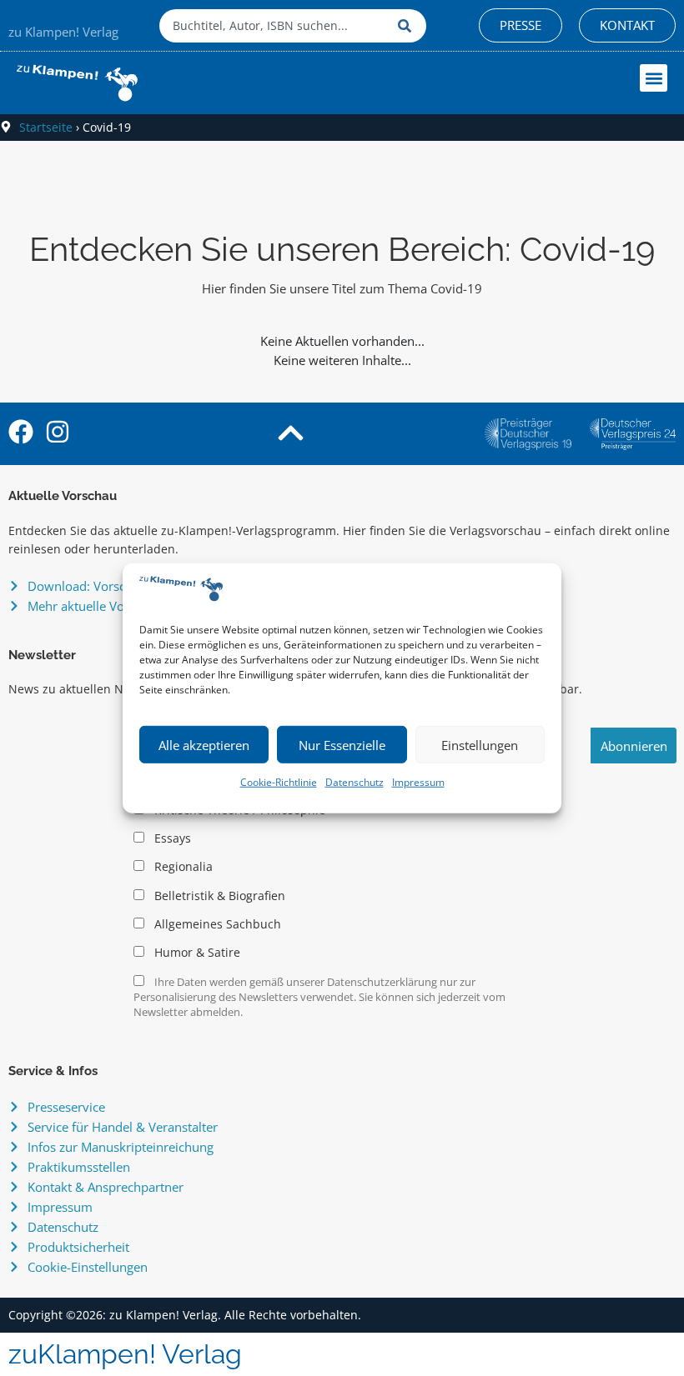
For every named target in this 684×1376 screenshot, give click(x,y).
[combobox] (274, 26)
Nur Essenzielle (342, 745)
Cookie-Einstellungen (88, 1266)
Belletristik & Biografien (218, 895)
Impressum (418, 782)
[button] (653, 78)
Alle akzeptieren (203, 745)
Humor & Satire (195, 952)
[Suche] (408, 26)
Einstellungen (479, 745)
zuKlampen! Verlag (125, 1353)
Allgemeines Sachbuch (216, 924)
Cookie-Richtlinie (278, 782)
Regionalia (182, 866)
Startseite (46, 127)
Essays (171, 838)
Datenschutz (354, 782)
